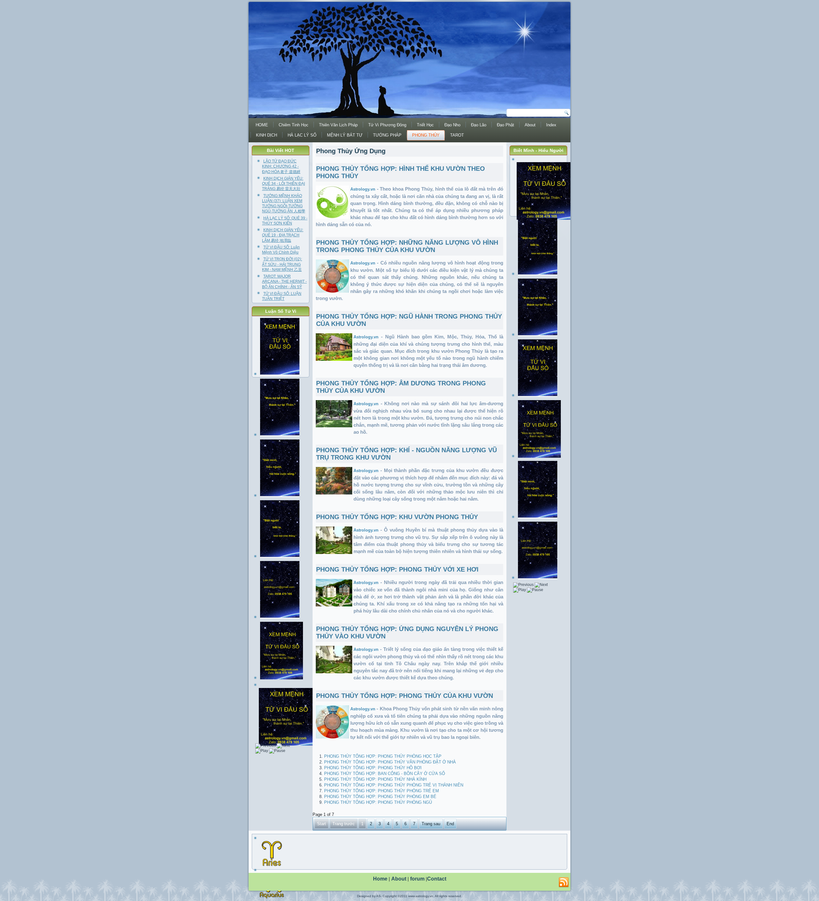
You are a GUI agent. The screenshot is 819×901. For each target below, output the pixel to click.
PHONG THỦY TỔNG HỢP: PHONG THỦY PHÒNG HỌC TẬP (382, 756)
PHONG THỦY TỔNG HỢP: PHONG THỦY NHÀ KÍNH (375, 779)
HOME (262, 125)
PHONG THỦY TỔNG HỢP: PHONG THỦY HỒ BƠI (373, 767)
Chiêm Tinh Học (293, 125)
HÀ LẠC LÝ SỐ (302, 135)
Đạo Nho (452, 125)
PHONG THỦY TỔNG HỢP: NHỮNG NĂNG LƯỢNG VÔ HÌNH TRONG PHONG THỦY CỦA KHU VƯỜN (407, 246)
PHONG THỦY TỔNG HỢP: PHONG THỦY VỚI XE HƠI (397, 569)
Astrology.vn (362, 189)
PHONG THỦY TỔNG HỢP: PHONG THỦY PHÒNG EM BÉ (380, 796)
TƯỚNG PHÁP (387, 135)
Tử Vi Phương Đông (387, 125)
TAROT (457, 135)
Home (380, 878)
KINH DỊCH (266, 135)
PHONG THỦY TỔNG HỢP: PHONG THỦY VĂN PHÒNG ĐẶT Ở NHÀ (390, 762)
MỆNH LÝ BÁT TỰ (344, 135)
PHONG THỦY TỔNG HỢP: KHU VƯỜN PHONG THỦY (397, 516)
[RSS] (564, 882)
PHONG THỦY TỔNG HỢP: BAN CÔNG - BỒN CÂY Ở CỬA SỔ (384, 773)
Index (551, 125)
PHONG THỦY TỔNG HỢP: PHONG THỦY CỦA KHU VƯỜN (404, 695)
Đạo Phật (505, 125)
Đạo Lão (478, 125)
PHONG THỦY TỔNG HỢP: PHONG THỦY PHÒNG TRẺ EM (381, 790)
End (450, 823)
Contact (436, 878)
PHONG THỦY (426, 135)
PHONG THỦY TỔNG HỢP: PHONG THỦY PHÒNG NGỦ (378, 802)
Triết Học (425, 125)
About (530, 125)
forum (417, 878)
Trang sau (431, 823)
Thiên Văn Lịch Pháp (338, 125)
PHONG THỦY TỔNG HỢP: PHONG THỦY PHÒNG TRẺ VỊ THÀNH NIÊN (393, 785)
